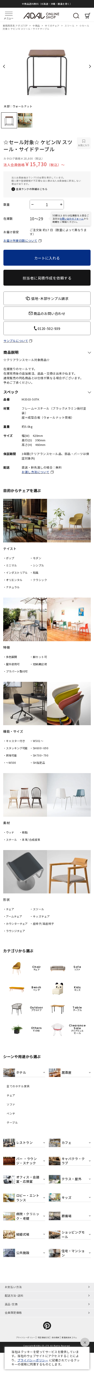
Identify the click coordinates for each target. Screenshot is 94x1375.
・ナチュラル (11, 587)
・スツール (37, 909)
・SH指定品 (37, 762)
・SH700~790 (39, 755)
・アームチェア (12, 916)
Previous (4, 66)
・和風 (34, 572)
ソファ (11, 1104)
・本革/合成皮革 (29, 839)
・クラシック (38, 580)
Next (90, 66)
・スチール (10, 839)
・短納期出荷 (38, 664)
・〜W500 (9, 762)
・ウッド (8, 832)
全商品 (36, 25)
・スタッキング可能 (15, 748)
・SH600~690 (39, 748)
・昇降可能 (10, 755)
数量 (6, 205)
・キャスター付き (14, 741)
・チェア (8, 909)
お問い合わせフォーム (72, 218)
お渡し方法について (36, 472)
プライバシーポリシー (25, 1337)
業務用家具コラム (69, 1337)
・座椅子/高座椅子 (42, 923)
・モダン (35, 558)
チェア (11, 1095)
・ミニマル (10, 565)
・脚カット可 (38, 657)
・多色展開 (10, 657)
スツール (70, 25)
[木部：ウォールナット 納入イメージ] (47, 67)
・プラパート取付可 (15, 671)
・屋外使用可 (11, 664)
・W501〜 (36, 741)
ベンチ (11, 1113)
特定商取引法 (43, 1337)
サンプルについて (15, 341)
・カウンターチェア (15, 923)
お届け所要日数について (20, 240)
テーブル (12, 1122)
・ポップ (8, 558)
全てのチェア (52, 25)
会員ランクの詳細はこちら (31, 189)
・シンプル (37, 565)
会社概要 (55, 1337)
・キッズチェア (40, 916)
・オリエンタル (12, 580)
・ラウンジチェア (14, 931)
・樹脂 (23, 832)
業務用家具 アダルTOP (15, 25)
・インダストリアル (15, 572)
